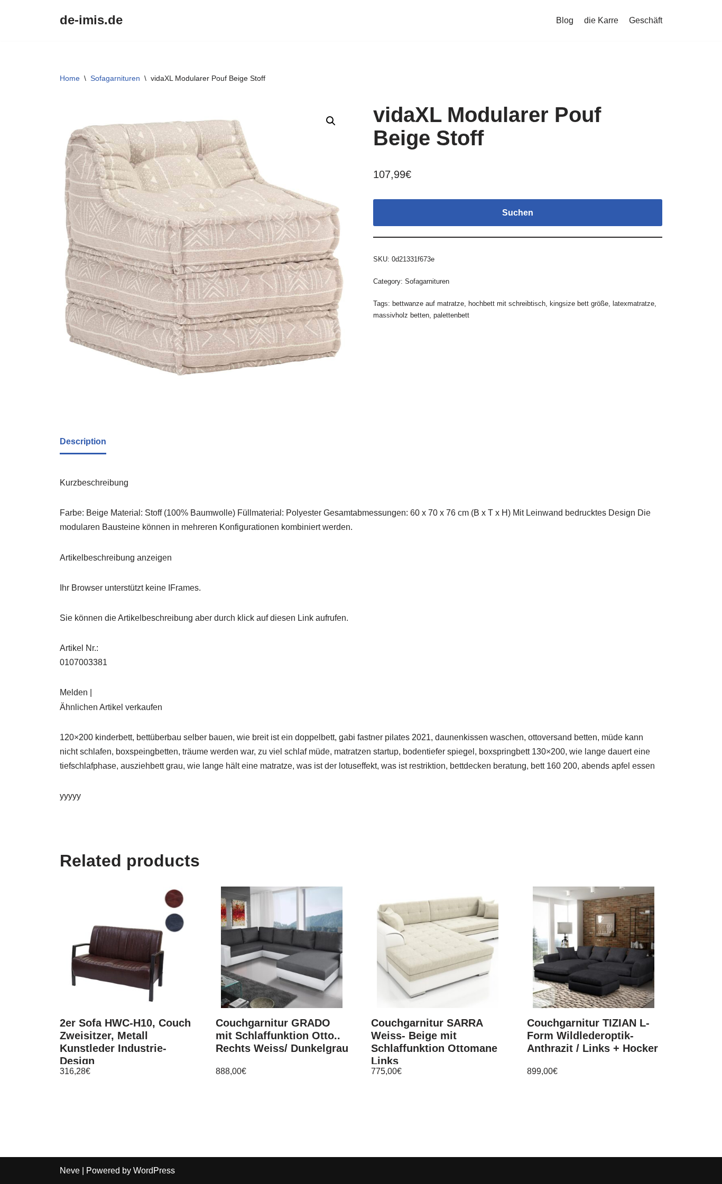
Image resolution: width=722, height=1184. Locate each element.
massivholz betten (401, 315)
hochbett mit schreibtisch (506, 303)
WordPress (154, 1170)
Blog (564, 20)
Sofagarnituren (115, 78)
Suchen (517, 212)
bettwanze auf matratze (428, 303)
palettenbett (451, 315)
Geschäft (645, 20)
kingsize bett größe (579, 303)
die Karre (601, 20)
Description (83, 441)
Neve (70, 1170)
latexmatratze (633, 303)
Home (70, 78)
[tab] (83, 442)
